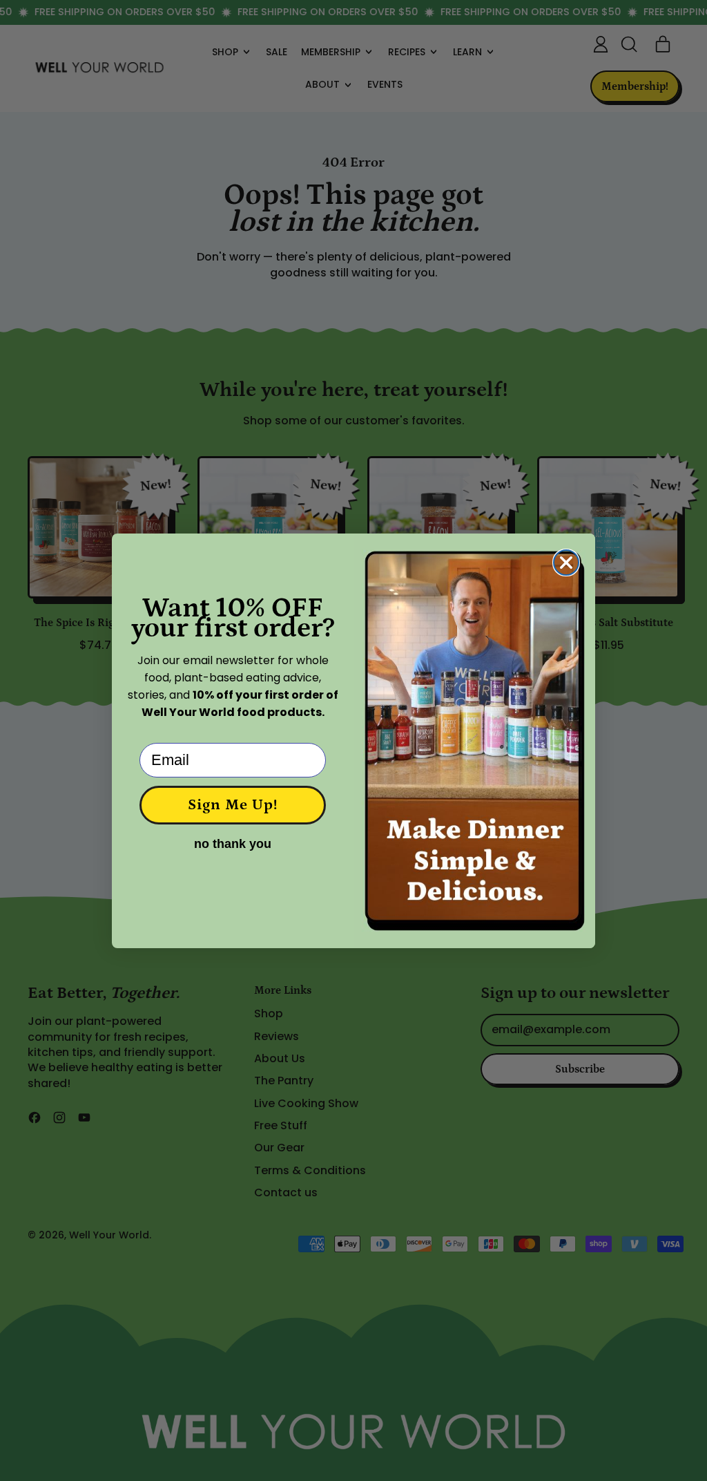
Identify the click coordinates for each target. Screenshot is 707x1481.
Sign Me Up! (233, 804)
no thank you (232, 844)
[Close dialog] (566, 562)
